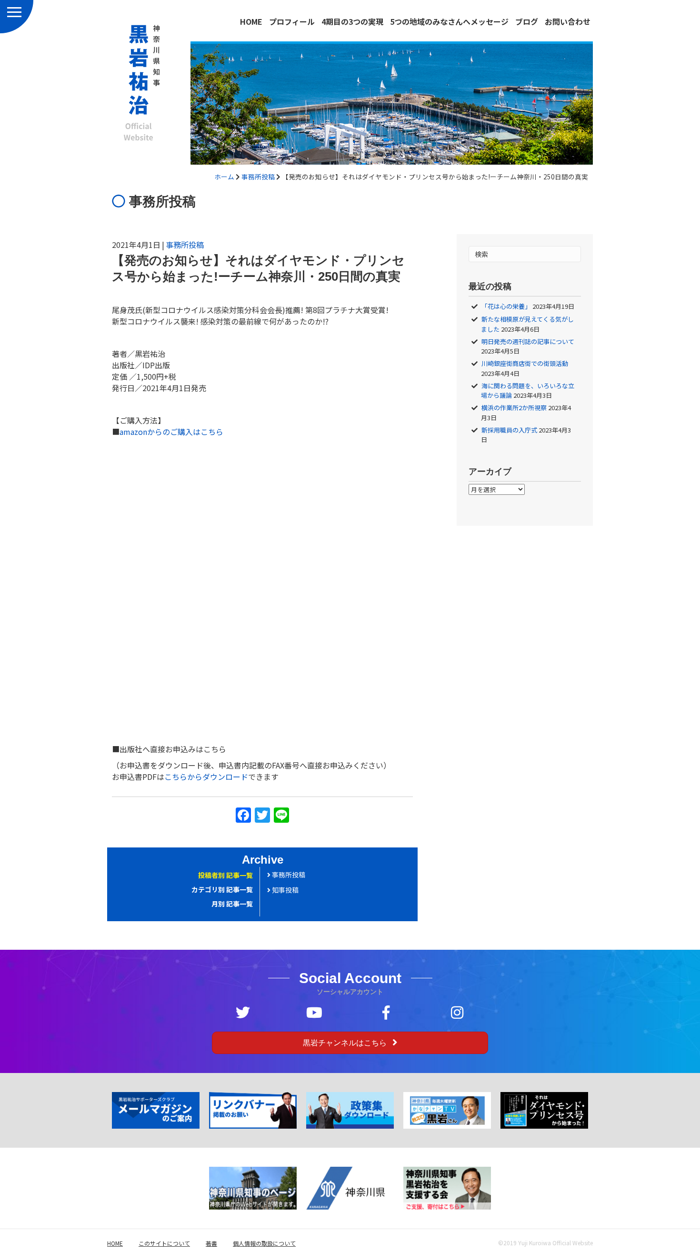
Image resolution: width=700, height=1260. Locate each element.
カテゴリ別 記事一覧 (222, 889)
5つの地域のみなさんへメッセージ (449, 21)
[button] (350, 1043)
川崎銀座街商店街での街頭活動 (524, 363)
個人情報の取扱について (264, 1243)
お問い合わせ (567, 21)
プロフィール (292, 21)
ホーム (224, 176)
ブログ (526, 21)
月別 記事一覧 (232, 903)
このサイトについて (164, 1243)
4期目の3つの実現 (352, 21)
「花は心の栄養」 (506, 306)
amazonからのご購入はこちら (171, 431)
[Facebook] (243, 815)
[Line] (281, 815)
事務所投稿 (258, 176)
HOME (251, 21)
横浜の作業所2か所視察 (514, 407)
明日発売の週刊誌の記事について (527, 341)
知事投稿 (284, 890)
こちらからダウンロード (206, 776)
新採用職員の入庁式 (509, 429)
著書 (211, 1243)
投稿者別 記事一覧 (225, 875)
